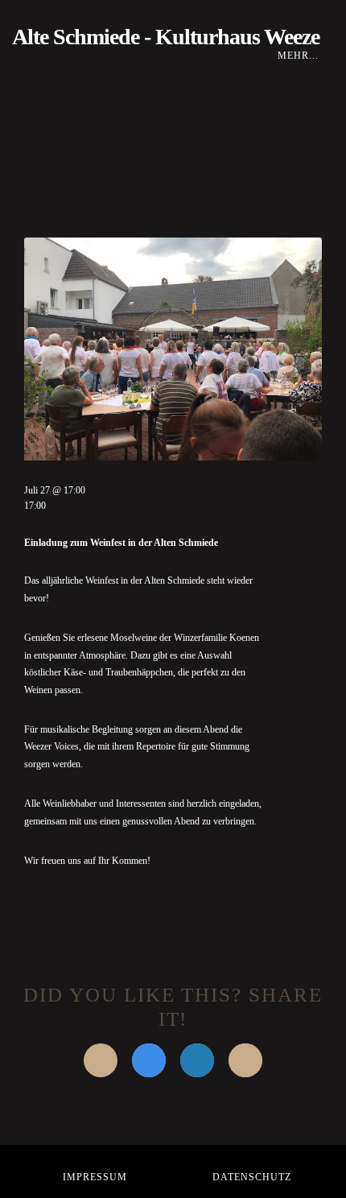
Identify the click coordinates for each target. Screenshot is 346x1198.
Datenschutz (251, 1177)
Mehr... (300, 55)
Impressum (95, 1177)
